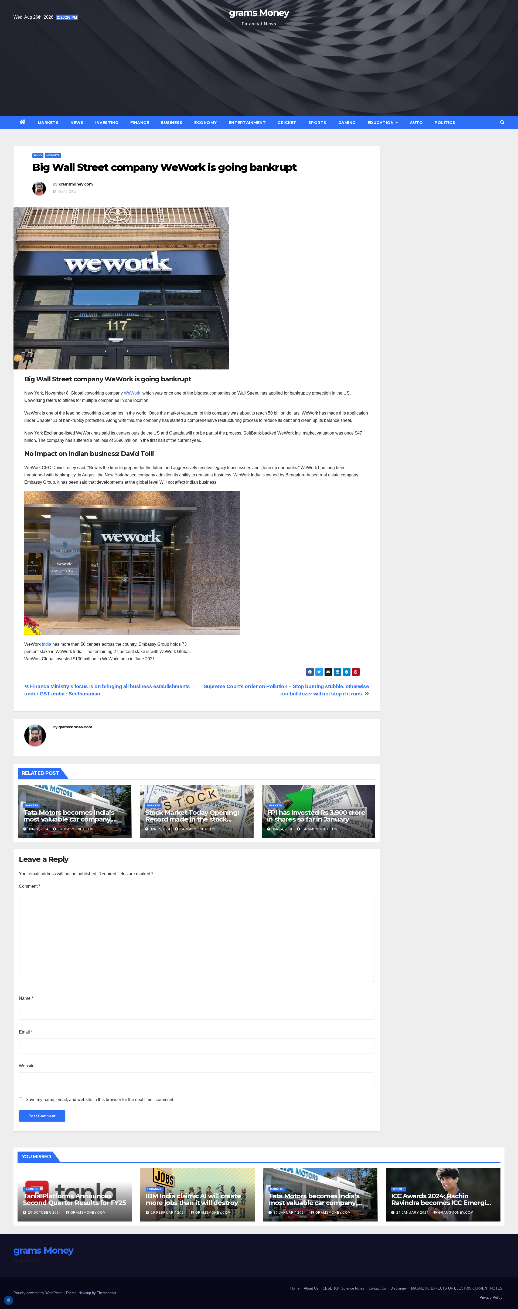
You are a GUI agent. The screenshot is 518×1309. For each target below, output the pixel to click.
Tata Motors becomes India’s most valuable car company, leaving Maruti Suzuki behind (69, 819)
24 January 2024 (413, 1212)
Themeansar (106, 1293)
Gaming (347, 122)
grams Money (259, 12)
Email (26, 1032)
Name (26, 998)
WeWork (132, 393)
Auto (416, 122)
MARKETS (48, 122)
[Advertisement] (259, 68)
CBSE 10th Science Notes (343, 1288)
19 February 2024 (169, 1212)
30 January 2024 (290, 1212)
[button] (502, 122)
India (46, 644)
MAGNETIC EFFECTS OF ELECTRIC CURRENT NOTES (456, 1288)
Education (381, 122)
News (76, 122)
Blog (38, 155)
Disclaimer (398, 1288)
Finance (139, 122)
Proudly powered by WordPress (38, 1293)
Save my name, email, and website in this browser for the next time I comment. (100, 1099)
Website (27, 1066)
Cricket (287, 122)
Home (294, 1288)
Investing (106, 122)
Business (171, 122)
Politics (445, 122)
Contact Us (377, 1288)
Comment (29, 886)
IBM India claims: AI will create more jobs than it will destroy (193, 1199)
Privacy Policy (491, 1297)
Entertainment (247, 122)
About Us (311, 1288)
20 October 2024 (45, 1212)
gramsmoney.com (76, 184)
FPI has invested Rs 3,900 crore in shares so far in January (316, 816)
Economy (205, 122)
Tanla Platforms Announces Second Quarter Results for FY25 (74, 1199)
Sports (317, 122)
